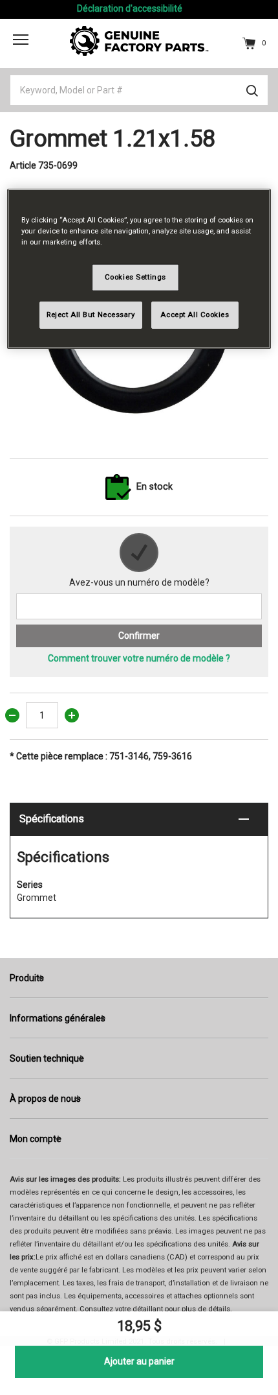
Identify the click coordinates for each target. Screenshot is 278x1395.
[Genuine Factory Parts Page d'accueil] (139, 40)
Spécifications (51, 819)
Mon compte (35, 1139)
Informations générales (57, 1018)
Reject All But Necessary (91, 314)
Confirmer (139, 635)
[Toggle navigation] (21, 39)
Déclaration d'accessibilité (129, 8)
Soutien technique (47, 1058)
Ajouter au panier (139, 1361)
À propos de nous (45, 1098)
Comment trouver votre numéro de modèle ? (139, 658)
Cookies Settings (135, 276)
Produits (27, 978)
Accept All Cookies (194, 314)
